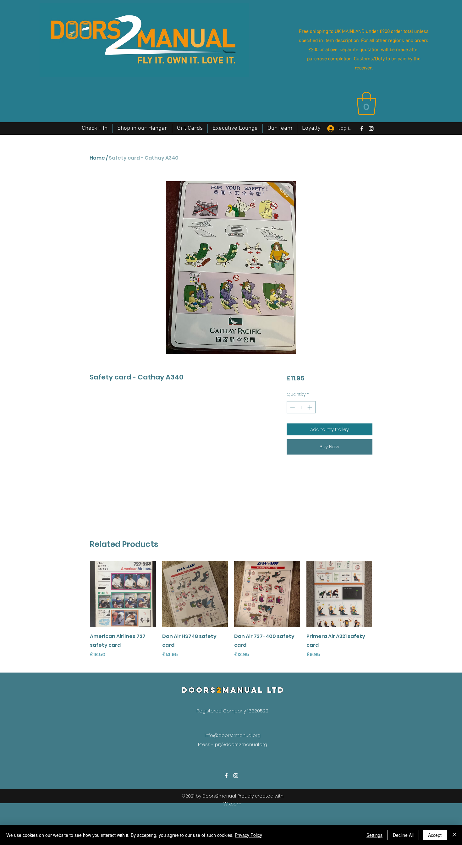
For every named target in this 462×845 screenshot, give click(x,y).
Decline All (403, 835)
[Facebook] (362, 128)
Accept (435, 835)
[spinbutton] (301, 407)
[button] (366, 103)
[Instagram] (371, 128)
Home (97, 157)
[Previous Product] (81, 594)
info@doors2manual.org (233, 735)
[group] (231, 614)
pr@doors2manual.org (241, 744)
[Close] (454, 835)
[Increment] (310, 407)
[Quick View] (123, 594)
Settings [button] (374, 835)
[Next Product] (381, 594)
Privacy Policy (248, 835)
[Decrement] (292, 407)
